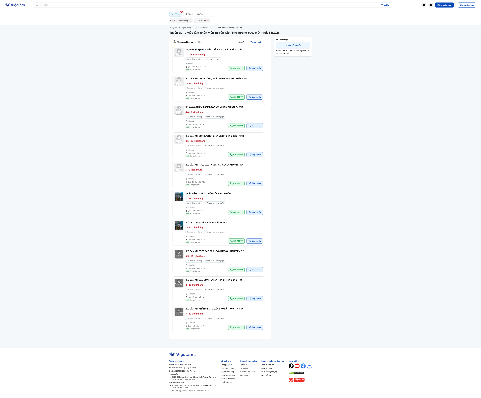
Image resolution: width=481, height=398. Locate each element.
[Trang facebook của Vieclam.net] (303, 365)
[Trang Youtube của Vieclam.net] (297, 365)
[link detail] (218, 59)
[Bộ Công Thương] (300, 379)
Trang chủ (173, 28)
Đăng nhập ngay (444, 5)
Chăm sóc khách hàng (204, 28)
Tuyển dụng (186, 28)
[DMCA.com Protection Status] (300, 372)
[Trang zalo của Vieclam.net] (309, 365)
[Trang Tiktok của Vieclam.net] (291, 365)
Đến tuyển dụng (467, 5)
